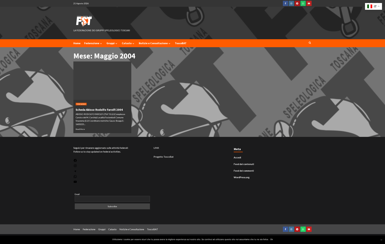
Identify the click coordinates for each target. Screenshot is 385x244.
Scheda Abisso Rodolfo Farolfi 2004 (99, 109)
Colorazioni (81, 104)
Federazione (91, 43)
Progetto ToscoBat (164, 156)
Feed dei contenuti (244, 164)
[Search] (310, 43)
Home (76, 43)
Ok (271, 239)
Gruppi (110, 43)
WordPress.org (241, 177)
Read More (80, 129)
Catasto (127, 43)
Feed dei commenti (244, 170)
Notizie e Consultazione (153, 43)
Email (77, 194)
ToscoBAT (180, 43)
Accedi (237, 157)
